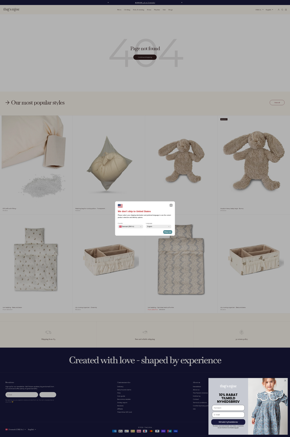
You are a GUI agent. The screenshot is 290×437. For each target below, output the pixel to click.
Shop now (167, 232)
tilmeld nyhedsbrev (228, 422)
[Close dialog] (285, 381)
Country (120, 223)
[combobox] (126, 226)
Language (149, 223)
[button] (171, 205)
